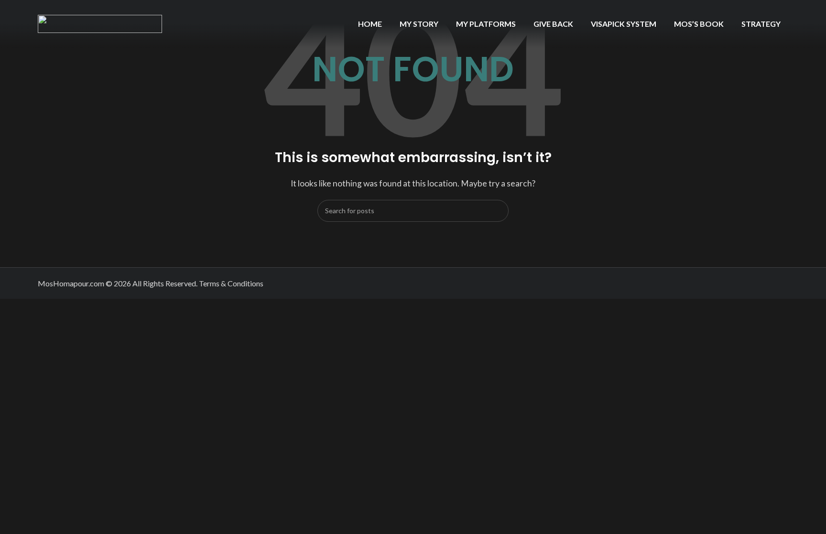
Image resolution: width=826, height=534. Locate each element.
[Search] (498, 211)
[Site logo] (100, 22)
